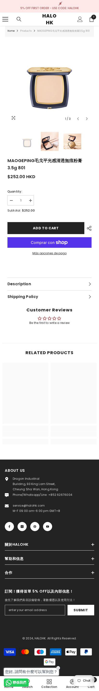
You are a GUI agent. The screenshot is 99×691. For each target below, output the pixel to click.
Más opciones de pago (49, 253)
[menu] (5, 19)
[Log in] (80, 19)
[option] (49, 81)
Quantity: (14, 191)
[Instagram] (22, 526)
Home (11, 31)
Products (26, 31)
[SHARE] (88, 228)
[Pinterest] (34, 526)
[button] (78, 119)
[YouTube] (47, 526)
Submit (81, 610)
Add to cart (46, 228)
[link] (25, 433)
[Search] (19, 19)
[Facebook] (9, 526)
